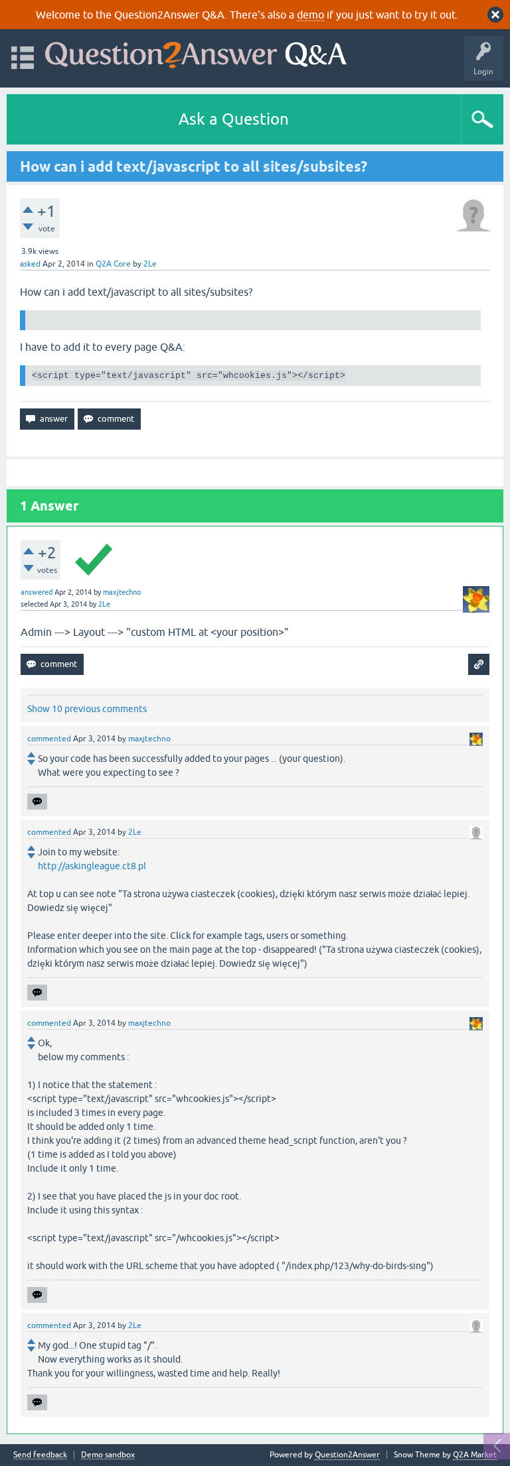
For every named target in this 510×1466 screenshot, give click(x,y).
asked (30, 264)
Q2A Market (475, 1454)
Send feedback (40, 1455)
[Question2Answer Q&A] (196, 52)
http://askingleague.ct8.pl (92, 866)
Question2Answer (347, 1454)
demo (310, 15)
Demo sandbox (108, 1455)
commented (49, 738)
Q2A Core (113, 264)
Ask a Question (234, 119)
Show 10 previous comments (87, 708)
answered (36, 592)
